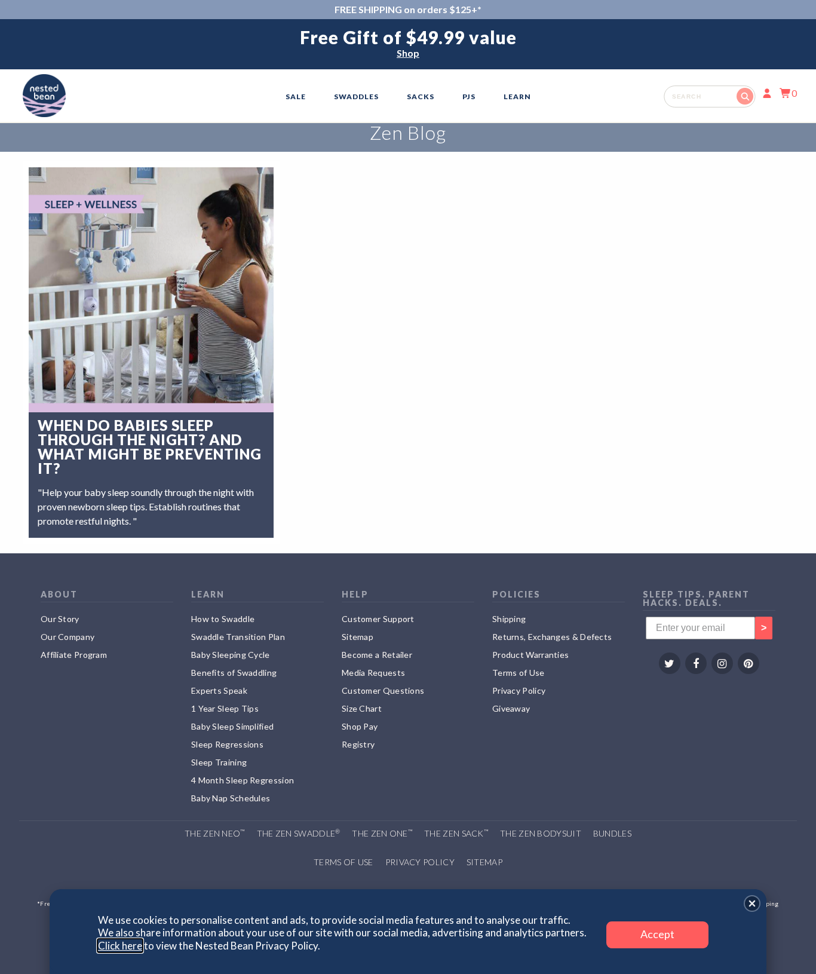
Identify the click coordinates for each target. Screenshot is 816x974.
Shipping (509, 619)
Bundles (612, 833)
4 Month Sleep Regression (242, 780)
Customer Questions (383, 690)
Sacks (420, 96)
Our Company (67, 637)
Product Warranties (530, 655)
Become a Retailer (377, 655)
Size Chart (362, 708)
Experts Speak (219, 690)
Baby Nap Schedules (230, 798)
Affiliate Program (74, 655)
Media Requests (373, 672)
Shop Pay (360, 726)
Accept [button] (657, 934)
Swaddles (356, 96)
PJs (469, 96)
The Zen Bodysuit (540, 833)
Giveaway (511, 708)
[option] (408, 44)
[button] (752, 903)
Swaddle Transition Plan (238, 637)
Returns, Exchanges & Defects (552, 637)
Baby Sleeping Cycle (230, 655)
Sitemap (357, 637)
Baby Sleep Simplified (232, 726)
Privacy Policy (518, 690)
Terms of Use (518, 672)
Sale (296, 96)
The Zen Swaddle (298, 833)
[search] (709, 96)
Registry (358, 744)
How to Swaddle (222, 619)
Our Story (60, 619)
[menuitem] (295, 97)
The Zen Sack (456, 833)
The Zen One (382, 833)
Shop (408, 53)
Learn (517, 96)
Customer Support (378, 619)
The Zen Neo (215, 833)
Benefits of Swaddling (234, 672)
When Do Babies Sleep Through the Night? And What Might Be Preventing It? (150, 447)
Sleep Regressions (227, 744)
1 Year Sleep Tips (225, 708)
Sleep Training (219, 762)
